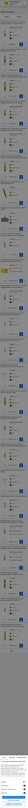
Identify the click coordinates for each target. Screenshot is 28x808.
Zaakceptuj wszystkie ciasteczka (13, 797)
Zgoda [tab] (4, 757)
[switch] (24, 785)
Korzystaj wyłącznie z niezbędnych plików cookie (13, 804)
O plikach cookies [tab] (21, 757)
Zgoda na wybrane (14, 800)
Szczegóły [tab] (12, 757)
